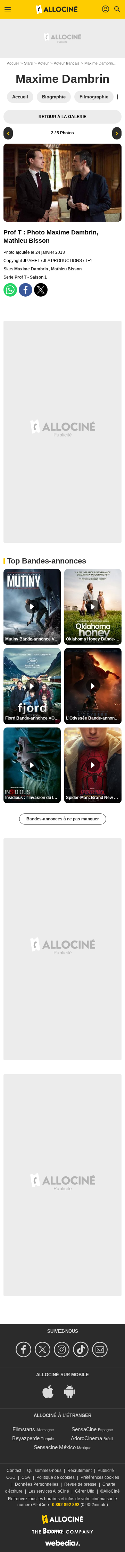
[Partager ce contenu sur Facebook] (25, 290)
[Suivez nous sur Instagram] (63, 1349)
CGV (26, 1477)
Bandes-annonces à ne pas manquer (62, 819)
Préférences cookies (100, 1477)
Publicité (106, 1470)
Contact (14, 1470)
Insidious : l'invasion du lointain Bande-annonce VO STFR (33, 797)
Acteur (43, 63)
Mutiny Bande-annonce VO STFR (33, 639)
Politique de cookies (55, 1477)
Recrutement (79, 1470)
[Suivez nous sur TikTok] (82, 1349)
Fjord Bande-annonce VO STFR (33, 718)
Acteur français (67, 63)
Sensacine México (55, 1447)
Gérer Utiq (84, 1491)
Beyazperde (26, 1438)
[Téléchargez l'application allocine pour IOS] (52, 1391)
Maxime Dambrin (98, 63)
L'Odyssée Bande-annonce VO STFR (94, 718)
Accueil (13, 63)
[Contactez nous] (101, 1349)
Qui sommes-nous (44, 1470)
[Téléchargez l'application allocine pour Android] (73, 1391)
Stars (28, 63)
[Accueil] (56, 9)
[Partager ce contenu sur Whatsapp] (10, 290)
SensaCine (84, 1429)
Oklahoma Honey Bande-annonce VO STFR (94, 639)
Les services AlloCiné (48, 1491)
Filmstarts (23, 1429)
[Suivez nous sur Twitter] (43, 1349)
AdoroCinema (86, 1438)
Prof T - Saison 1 (31, 277)
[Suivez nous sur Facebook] (24, 1349)
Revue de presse (80, 1484)
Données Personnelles (36, 1484)
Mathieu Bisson (66, 269)
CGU (11, 1477)
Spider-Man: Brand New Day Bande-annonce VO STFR (94, 797)
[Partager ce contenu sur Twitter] (41, 290)
